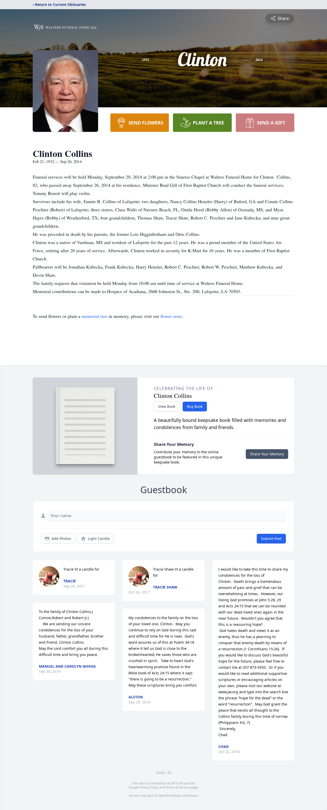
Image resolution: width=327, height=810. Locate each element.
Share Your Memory (267, 454)
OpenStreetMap (169, 795)
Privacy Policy (149, 787)
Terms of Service (177, 787)
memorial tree (94, 316)
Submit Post (271, 538)
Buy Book (195, 406)
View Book (166, 406)
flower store (171, 316)
